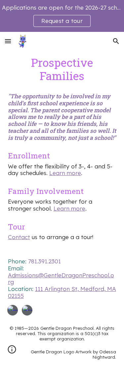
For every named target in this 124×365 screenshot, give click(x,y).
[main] (62, 69)
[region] (62, 16)
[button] (8, 41)
